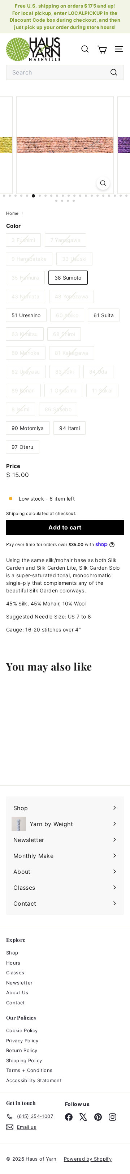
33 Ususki (77, 260)
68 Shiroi (67, 335)
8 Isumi (23, 411)
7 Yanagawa (68, 241)
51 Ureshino (26, 315)
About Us (17, 992)
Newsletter (19, 983)
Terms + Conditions (29, 1070)
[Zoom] (103, 183)
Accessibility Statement (34, 1080)
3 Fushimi (26, 241)
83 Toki (67, 373)
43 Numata (28, 298)
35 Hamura (28, 279)
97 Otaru (23, 447)
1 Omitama (66, 392)
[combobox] (65, 72)
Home (13, 213)
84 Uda (101, 373)
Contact (15, 1002)
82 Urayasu (29, 373)
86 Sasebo (61, 411)
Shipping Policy (24, 1060)
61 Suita (104, 315)
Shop (12, 953)
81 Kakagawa (74, 354)
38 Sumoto (68, 278)
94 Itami (69, 428)
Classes (15, 972)
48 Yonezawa (74, 298)
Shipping (15, 513)
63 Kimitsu (27, 335)
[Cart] (102, 49)
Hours (13, 963)
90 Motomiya (28, 428)
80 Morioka (28, 354)
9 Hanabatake (32, 260)
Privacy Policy (22, 1040)
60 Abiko (70, 317)
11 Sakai (105, 392)
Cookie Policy (22, 1030)
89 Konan (26, 392)
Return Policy (22, 1050)
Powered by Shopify (88, 1159)
